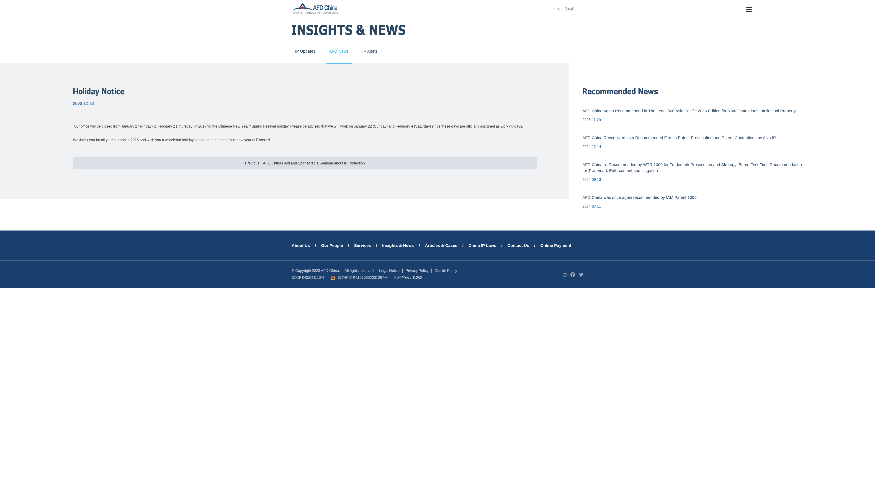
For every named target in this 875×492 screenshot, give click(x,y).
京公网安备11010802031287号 (363, 277)
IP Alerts (370, 51)
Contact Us (518, 245)
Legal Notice (389, 271)
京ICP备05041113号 (308, 277)
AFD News (339, 51)
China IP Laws (482, 245)
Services (362, 245)
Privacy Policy (417, 271)
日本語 (569, 9)
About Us (301, 245)
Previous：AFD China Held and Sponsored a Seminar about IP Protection (305, 163)
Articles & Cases (441, 245)
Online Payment (555, 245)
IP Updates (305, 51)
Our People (332, 245)
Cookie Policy (446, 271)
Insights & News (398, 245)
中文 (556, 9)
